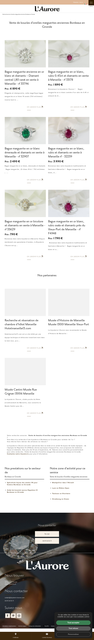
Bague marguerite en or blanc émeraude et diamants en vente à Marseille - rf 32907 (24, 152)
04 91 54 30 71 (9, 601)
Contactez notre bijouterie (18, 454)
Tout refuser (73, 628)
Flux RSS (46, 626)
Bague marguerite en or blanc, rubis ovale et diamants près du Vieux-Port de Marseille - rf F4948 (66, 227)
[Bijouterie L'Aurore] (47, 8)
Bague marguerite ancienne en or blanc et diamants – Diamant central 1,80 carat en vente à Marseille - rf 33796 (24, 78)
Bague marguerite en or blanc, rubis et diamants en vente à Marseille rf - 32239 (66, 152)
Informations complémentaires (9, 626)
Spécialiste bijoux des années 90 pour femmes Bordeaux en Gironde (22, 484)
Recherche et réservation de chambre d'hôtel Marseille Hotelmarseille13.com (21, 324)
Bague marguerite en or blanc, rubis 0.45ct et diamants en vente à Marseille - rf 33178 (68, 76)
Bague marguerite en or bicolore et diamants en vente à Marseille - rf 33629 (25, 225)
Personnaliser (73, 634)
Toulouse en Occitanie (61, 493)
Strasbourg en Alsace (60, 499)
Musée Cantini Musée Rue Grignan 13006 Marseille (21, 392)
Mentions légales (22, 626)
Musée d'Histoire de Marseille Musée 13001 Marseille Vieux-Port (68, 322)
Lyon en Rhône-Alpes (60, 488)
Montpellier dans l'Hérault (63, 483)
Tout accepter (73, 623)
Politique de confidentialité (35, 626)
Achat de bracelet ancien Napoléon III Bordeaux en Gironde (22, 491)
